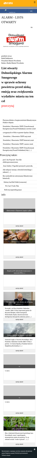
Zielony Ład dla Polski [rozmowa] (15, 182)
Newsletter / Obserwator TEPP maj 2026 (17, 136)
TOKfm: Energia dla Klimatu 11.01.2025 (19, 335)
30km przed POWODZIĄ (19, 429)
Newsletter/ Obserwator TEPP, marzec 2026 (18, 144)
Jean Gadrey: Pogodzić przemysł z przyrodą (17, 166)
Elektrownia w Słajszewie (19, 242)
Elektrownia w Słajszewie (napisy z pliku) (19, 210)
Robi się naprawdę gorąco (13, 190)
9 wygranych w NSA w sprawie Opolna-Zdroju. (18, 132)
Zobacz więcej (6, 455)
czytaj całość (19, 226)
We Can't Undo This (12, 186)
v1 (19, 366)
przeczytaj (7, 105)
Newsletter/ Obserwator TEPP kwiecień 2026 (18, 140)
